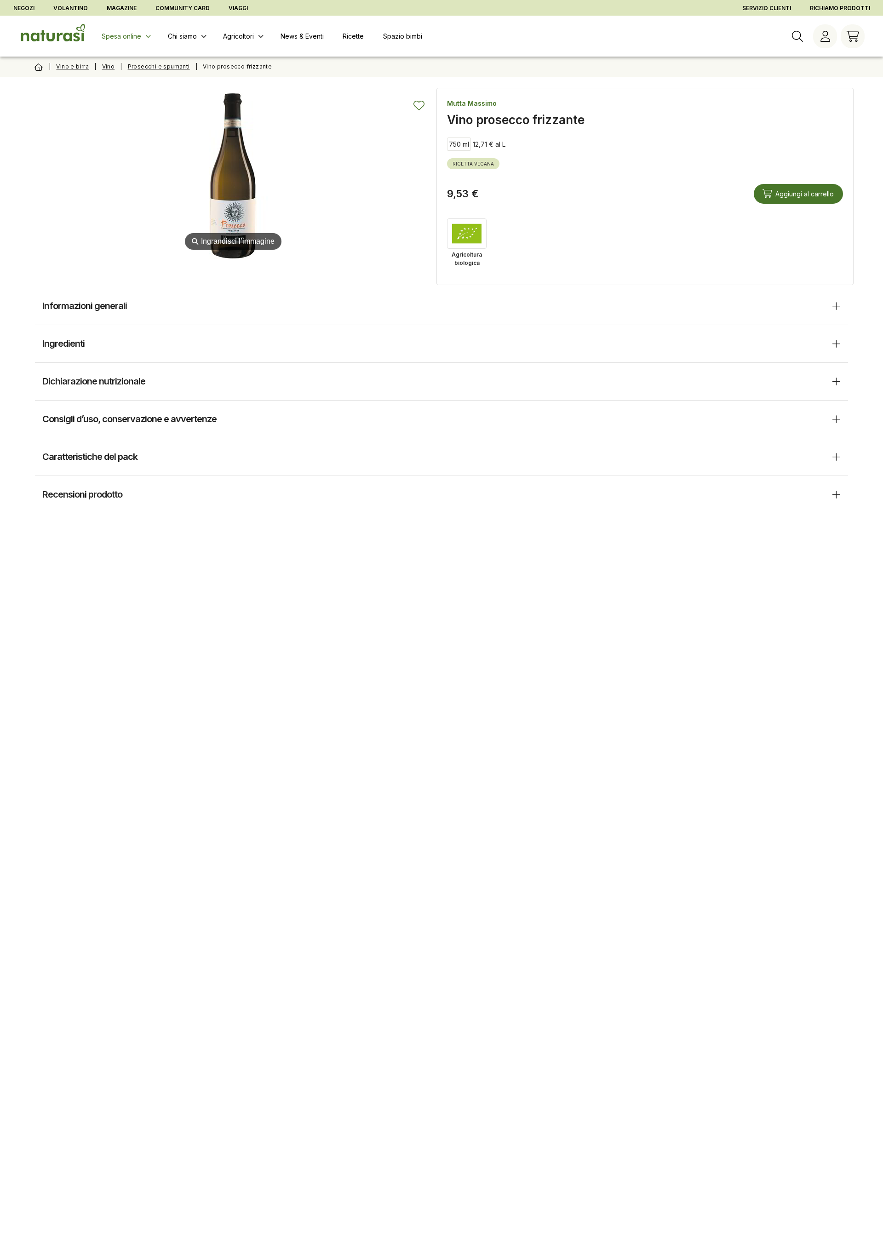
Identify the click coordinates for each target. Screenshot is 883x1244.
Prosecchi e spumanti (159, 66)
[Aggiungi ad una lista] (419, 105)
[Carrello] (853, 36)
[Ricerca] (797, 36)
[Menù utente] (825, 36)
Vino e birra (72, 66)
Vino (108, 66)
